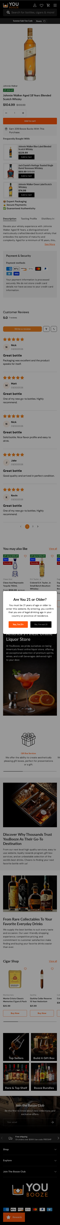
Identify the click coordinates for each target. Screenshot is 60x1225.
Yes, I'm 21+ (18, 624)
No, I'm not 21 (40, 624)
